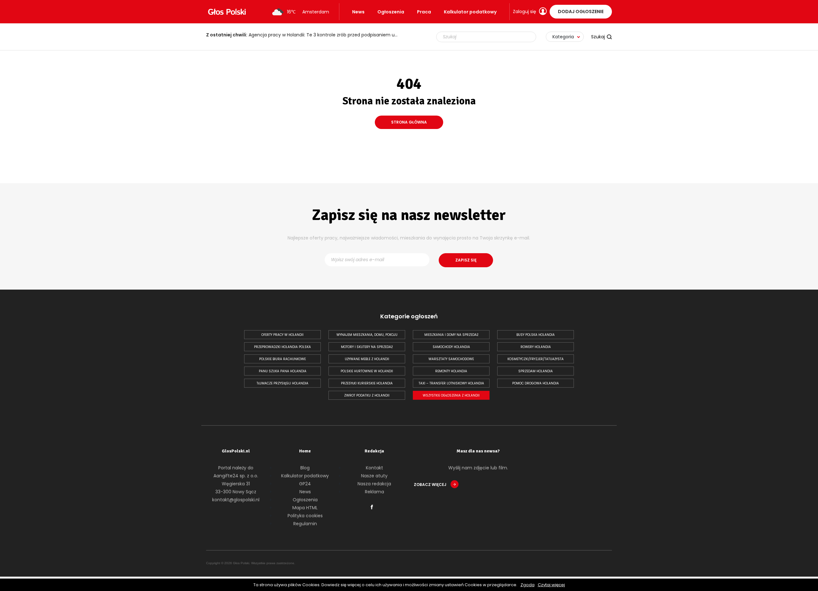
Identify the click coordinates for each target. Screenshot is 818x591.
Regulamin (305, 523)
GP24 (305, 484)
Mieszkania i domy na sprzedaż (451, 334)
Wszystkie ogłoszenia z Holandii (451, 395)
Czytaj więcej (551, 585)
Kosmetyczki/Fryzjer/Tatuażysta (535, 359)
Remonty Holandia (451, 371)
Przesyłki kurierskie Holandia (367, 383)
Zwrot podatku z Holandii (367, 395)
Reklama (374, 492)
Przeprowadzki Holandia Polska (282, 347)
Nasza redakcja (374, 484)
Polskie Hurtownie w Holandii (367, 371)
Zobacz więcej (430, 484)
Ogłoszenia (390, 12)
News (358, 12)
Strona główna (409, 122)
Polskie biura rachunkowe (282, 359)
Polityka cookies (305, 515)
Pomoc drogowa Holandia (535, 383)
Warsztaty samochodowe (451, 359)
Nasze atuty (374, 476)
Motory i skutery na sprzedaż (367, 347)
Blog (305, 468)
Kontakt (374, 468)
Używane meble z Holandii (367, 359)
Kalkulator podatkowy (470, 12)
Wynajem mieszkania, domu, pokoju (366, 334)
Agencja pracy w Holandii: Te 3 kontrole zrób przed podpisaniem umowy (305, 35)
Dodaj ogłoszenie (581, 11)
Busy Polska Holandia (535, 334)
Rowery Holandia (536, 347)
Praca (424, 12)
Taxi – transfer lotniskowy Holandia (451, 383)
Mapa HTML (305, 507)
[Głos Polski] (227, 12)
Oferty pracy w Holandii (282, 334)
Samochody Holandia (451, 347)
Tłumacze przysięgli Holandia (282, 383)
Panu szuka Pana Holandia (282, 371)
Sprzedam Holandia (535, 371)
